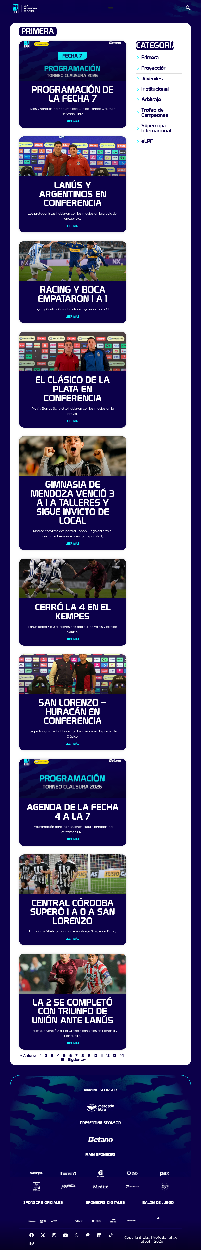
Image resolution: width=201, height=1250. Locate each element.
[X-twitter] (42, 1235)
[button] (188, 8)
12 (108, 1056)
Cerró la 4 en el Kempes (73, 612)
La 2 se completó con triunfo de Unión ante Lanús (72, 1011)
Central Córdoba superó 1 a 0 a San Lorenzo (72, 912)
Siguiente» (77, 1060)
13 (115, 1056)
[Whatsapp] (76, 1235)
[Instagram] (54, 1235)
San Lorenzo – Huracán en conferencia (72, 712)
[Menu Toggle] (110, 8)
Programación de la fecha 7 (73, 94)
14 (122, 1056)
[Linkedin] (99, 1235)
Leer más (72, 121)
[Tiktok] (110, 1235)
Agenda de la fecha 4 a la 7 (73, 812)
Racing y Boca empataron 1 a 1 (72, 294)
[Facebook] (31, 1235)
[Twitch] (31, 1243)
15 (62, 1060)
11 (102, 1056)
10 (95, 1056)
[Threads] (88, 1235)
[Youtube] (65, 1235)
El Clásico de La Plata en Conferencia (72, 389)
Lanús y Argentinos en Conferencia (72, 194)
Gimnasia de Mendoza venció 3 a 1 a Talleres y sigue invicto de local (72, 502)
